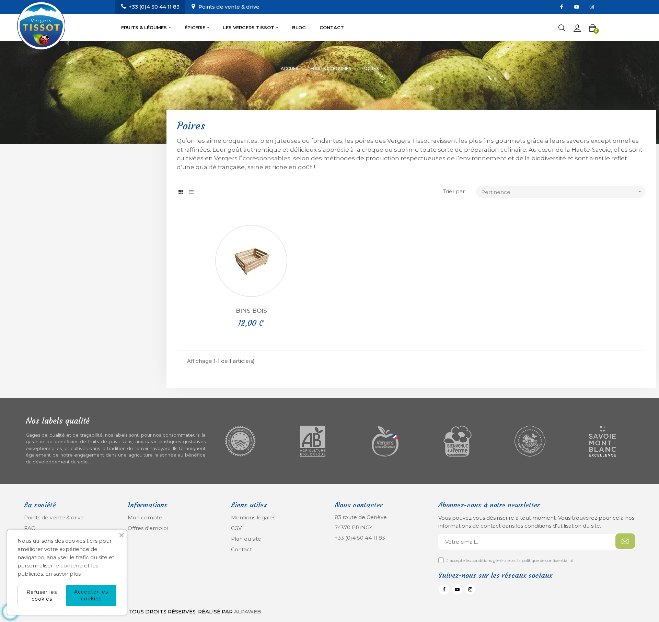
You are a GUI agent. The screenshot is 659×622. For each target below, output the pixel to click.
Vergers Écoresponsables (252, 158)
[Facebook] (561, 7)
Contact (241, 549)
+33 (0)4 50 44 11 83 (360, 537)
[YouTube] (576, 7)
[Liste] (191, 192)
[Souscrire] (625, 541)
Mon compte (145, 517)
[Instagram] (592, 7)
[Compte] (577, 27)
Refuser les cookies (41, 595)
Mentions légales (253, 517)
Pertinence (561, 192)
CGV (236, 528)
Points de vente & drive (228, 6)
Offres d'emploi (148, 528)
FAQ (30, 528)
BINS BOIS (251, 310)
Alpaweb (247, 611)
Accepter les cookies (91, 595)
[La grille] (181, 192)
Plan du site (246, 538)
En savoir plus (63, 574)
